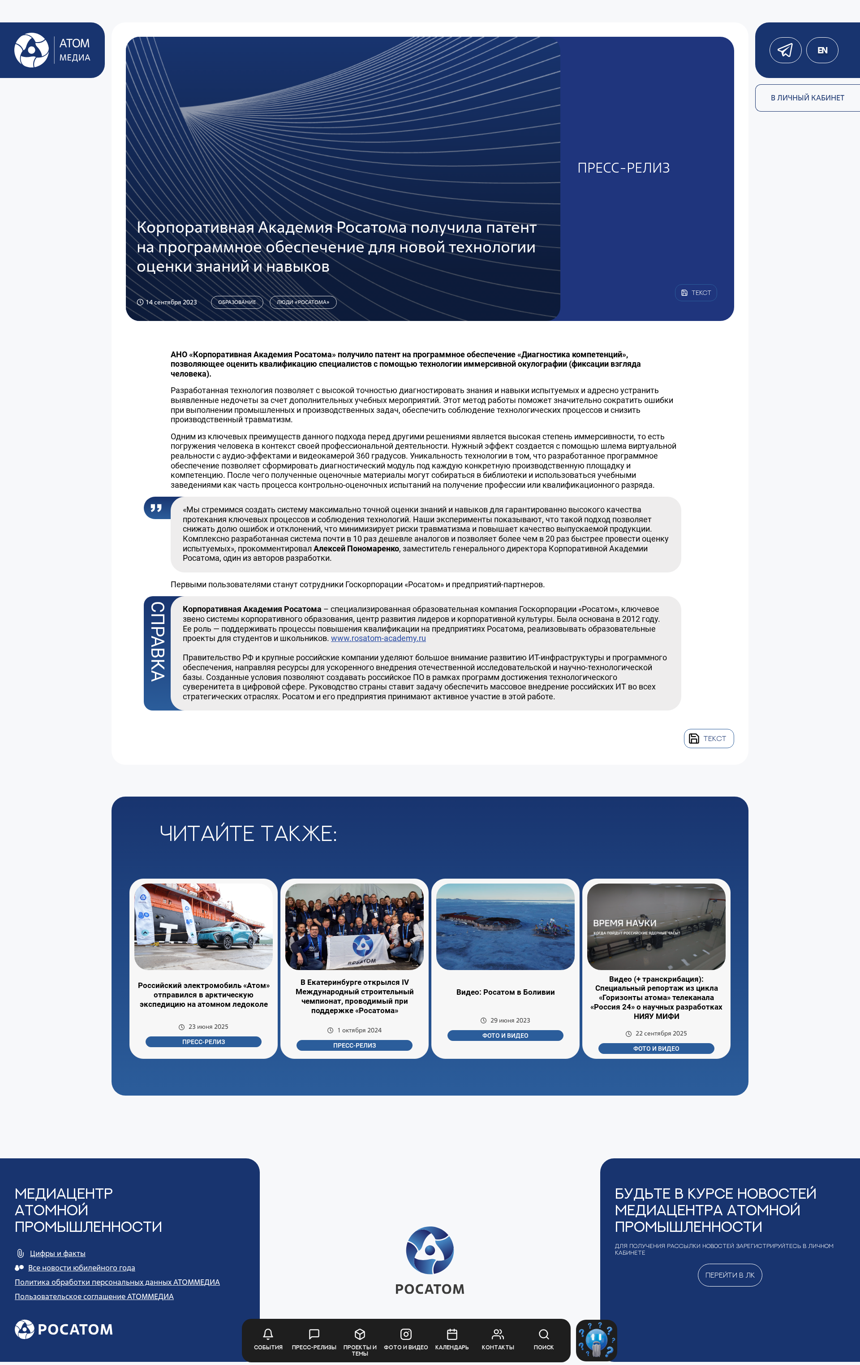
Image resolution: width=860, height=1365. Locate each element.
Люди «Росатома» (303, 302)
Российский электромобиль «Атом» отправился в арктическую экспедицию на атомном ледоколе (204, 995)
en (822, 50)
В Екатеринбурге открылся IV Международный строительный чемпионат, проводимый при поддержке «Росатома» (355, 996)
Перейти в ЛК (730, 1274)
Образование (237, 302)
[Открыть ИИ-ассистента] (597, 1340)
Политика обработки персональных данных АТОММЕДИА (117, 1282)
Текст (715, 738)
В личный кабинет (807, 98)
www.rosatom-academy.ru (378, 638)
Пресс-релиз (203, 1041)
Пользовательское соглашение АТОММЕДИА (94, 1296)
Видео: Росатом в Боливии (505, 992)
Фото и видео (505, 1035)
